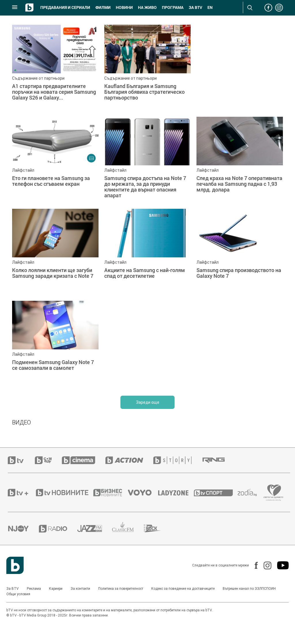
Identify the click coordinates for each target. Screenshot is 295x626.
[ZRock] (157, 528)
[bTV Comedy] (48, 460)
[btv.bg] (21, 460)
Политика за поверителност (120, 589)
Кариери (56, 589)
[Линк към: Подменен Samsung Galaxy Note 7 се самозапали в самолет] (55, 344)
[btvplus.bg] (21, 492)
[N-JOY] (23, 528)
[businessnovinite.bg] (110, 493)
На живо (147, 7)
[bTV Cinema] (83, 460)
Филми (103, 7)
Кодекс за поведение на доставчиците (183, 589)
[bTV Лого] (15, 565)
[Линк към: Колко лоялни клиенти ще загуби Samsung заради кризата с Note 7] (55, 252)
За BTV (12, 589)
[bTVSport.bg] (216, 493)
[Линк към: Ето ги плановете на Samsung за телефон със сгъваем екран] (55, 160)
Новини (124, 7)
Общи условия (18, 594)
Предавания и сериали (65, 7)
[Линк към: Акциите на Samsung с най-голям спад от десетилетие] (147, 252)
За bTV (195, 7)
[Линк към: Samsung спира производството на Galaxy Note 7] (239, 252)
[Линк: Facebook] (253, 565)
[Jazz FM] (94, 528)
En (210, 7)
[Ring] (219, 460)
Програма (173, 7)
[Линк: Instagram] (264, 565)
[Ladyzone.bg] (176, 492)
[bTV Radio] (58, 529)
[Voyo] (143, 493)
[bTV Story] (177, 460)
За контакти (80, 589)
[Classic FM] (128, 528)
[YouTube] (280, 565)
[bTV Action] (129, 460)
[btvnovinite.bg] (64, 492)
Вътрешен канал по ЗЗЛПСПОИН (249, 589)
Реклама (34, 589)
